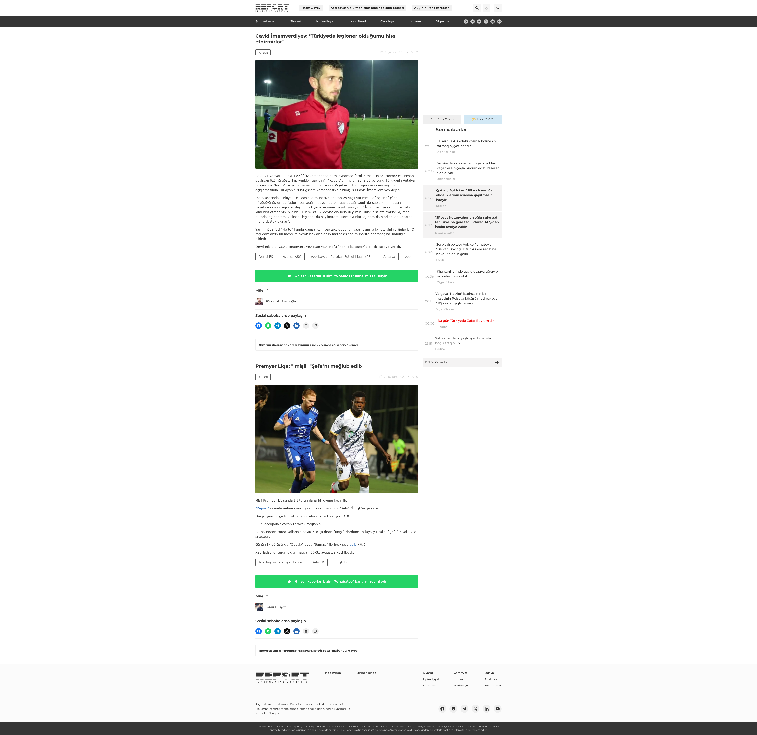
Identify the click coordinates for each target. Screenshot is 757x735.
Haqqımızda (332, 673)
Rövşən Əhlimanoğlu (281, 301)
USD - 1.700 (444, 119)
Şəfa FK (318, 562)
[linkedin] (492, 21)
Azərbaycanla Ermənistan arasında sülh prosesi (367, 8)
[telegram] (479, 21)
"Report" (262, 508)
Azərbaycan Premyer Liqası (280, 562)
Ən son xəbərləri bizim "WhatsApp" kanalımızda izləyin (341, 276)
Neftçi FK (266, 256)
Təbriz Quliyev (276, 607)
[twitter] (486, 21)
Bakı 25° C (485, 119)
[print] (306, 325)
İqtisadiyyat (431, 679)
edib (353, 544)
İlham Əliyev (311, 8)
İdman (458, 679)
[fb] (466, 21)
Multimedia (493, 685)
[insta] (472, 21)
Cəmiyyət (460, 673)
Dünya (489, 673)
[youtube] (499, 21)
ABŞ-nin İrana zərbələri (432, 8)
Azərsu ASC (292, 256)
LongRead (430, 685)
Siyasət (428, 673)
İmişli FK (341, 562)
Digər (439, 21)
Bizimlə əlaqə (366, 673)
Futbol (263, 52)
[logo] (272, 8)
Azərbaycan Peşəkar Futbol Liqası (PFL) (342, 256)
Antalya (389, 256)
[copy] (315, 325)
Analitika (491, 679)
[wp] (268, 325)
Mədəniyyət (462, 685)
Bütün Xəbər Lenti (438, 362)
